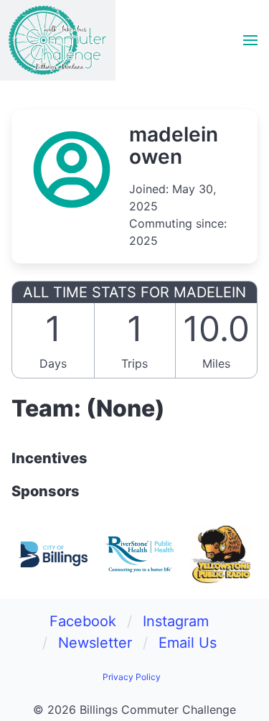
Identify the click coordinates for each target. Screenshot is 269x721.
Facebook (82, 621)
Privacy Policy (132, 676)
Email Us (188, 642)
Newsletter (95, 642)
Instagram (176, 621)
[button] (250, 40)
